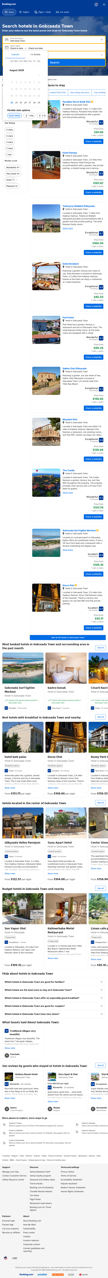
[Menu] (104, 4)
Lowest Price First (57, 92)
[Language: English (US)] (5, 1258)
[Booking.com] (9, 4)
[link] (15, 129)
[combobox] (54, 40)
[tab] (15, 54)
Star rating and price (79, 92)
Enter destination (16, 38)
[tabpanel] (25, 89)
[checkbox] (39, 75)
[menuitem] (9, 12)
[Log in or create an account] (96, 4)
